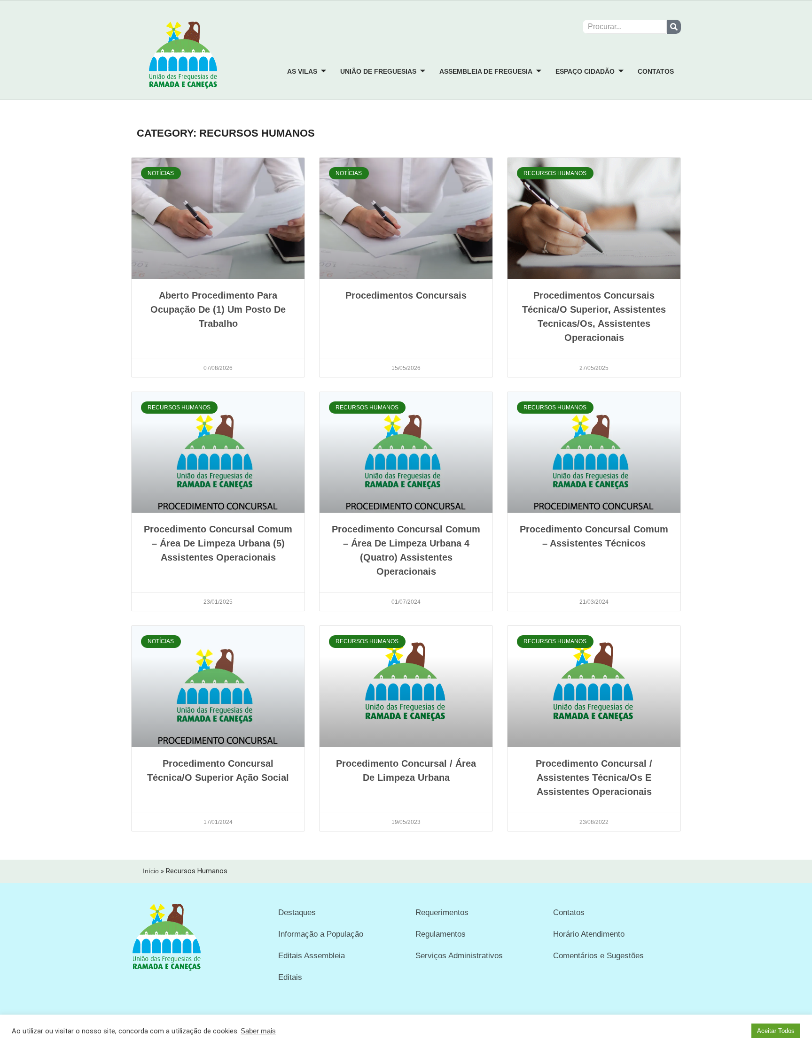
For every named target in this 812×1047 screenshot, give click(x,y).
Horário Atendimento (589, 934)
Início (151, 871)
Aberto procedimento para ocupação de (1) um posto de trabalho (218, 309)
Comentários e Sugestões (598, 955)
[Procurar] (674, 27)
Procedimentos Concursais (406, 295)
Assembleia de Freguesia (485, 71)
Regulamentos (440, 934)
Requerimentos (441, 912)
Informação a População (320, 934)
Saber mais (258, 1031)
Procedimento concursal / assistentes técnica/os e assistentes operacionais (594, 777)
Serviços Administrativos (459, 955)
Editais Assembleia (311, 955)
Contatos (656, 71)
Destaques (297, 912)
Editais (290, 977)
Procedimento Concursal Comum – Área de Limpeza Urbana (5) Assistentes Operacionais (218, 543)
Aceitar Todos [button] (776, 1030)
